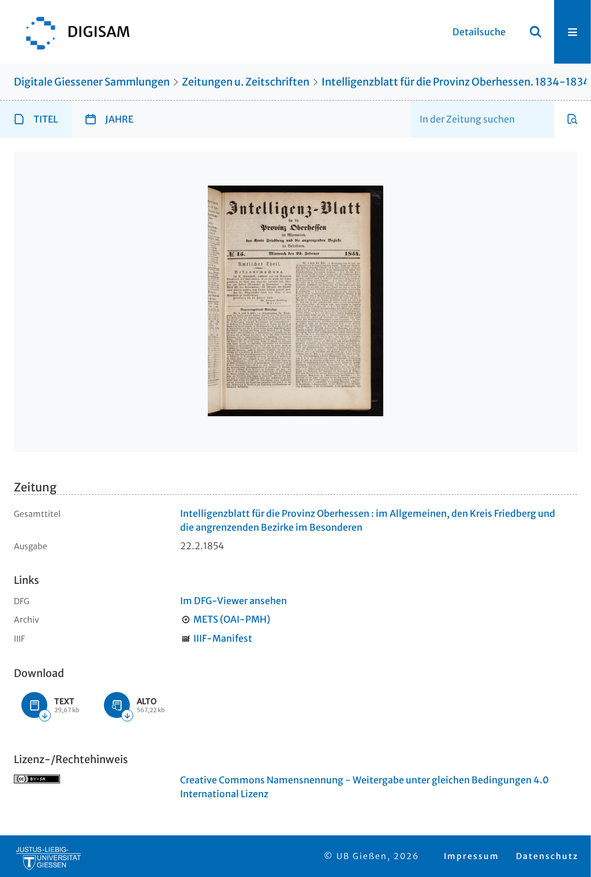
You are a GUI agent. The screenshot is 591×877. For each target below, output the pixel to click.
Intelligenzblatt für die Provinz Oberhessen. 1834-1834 (455, 81)
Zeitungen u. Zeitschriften (245, 81)
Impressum (471, 856)
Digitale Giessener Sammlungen (92, 81)
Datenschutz (547, 856)
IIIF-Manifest (222, 638)
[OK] (535, 32)
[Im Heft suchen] (572, 119)
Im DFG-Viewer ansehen (233, 600)
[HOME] (72, 32)
